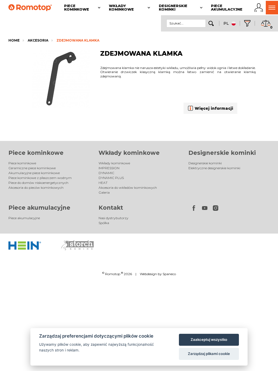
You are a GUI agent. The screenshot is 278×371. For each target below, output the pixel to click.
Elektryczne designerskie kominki (214, 168)
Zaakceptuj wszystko (209, 339)
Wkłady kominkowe (129, 152)
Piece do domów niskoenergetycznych (38, 183)
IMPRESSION (109, 168)
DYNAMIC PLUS (111, 178)
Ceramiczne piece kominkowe (32, 168)
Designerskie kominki (222, 152)
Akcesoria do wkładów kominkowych (128, 188)
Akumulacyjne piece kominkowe (34, 173)
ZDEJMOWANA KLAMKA (77, 40)
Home (14, 40)
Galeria (104, 192)
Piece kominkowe (36, 152)
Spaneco (169, 274)
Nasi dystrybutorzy (113, 218)
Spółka (104, 223)
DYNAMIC (106, 173)
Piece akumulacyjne (39, 207)
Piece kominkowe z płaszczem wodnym (40, 178)
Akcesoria (38, 40)
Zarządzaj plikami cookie (209, 353)
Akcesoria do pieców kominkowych (36, 188)
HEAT (103, 183)
